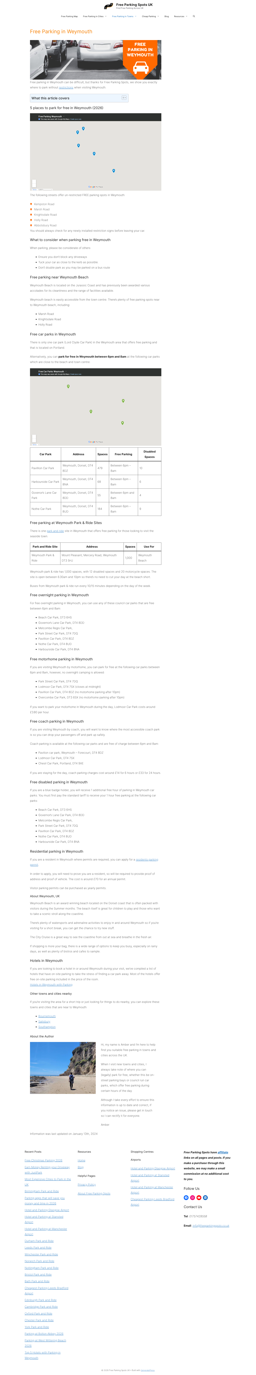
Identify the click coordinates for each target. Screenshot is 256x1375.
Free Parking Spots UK (134, 5)
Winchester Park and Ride (41, 1254)
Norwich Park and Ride (39, 1261)
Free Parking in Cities (93, 16)
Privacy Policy (87, 1184)
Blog (167, 16)
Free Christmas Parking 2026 (43, 1160)
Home (81, 1160)
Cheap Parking (149, 16)
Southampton (47, 1026)
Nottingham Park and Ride (42, 1268)
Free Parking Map (69, 16)
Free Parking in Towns (122, 16)
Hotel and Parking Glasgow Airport (47, 1210)
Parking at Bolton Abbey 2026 (44, 1333)
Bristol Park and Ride (38, 1274)
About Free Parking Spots (94, 1193)
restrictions (66, 87)
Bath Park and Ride (37, 1281)
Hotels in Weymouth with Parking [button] (51, 984)
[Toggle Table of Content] (123, 97)
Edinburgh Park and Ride (41, 1300)
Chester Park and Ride (39, 1320)
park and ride (55, 531)
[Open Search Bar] (194, 16)
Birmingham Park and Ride (42, 1191)
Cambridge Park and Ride (41, 1306)
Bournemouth (47, 1016)
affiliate (223, 1152)
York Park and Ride (37, 1327)
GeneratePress (148, 1370)
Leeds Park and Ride (38, 1247)
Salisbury (44, 1021)
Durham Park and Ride (39, 1241)
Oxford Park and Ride (38, 1313)
